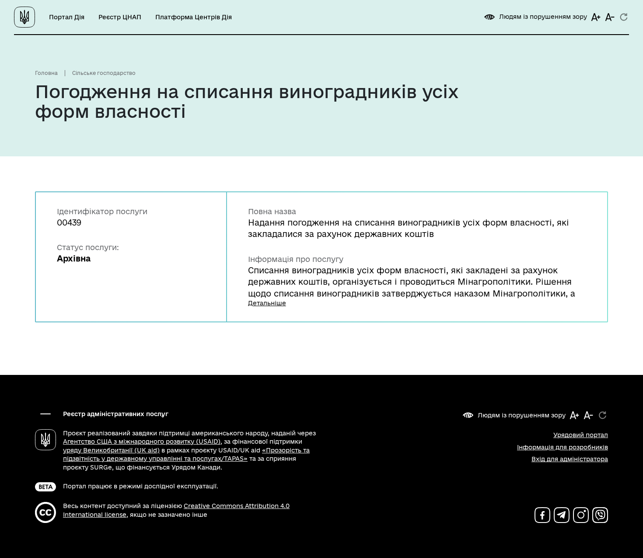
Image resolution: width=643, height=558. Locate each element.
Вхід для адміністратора (569, 459)
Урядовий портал (580, 434)
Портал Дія (66, 17)
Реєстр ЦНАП (119, 17)
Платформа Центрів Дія (193, 17)
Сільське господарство (104, 73)
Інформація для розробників (562, 447)
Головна (46, 73)
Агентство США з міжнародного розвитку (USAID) (141, 441)
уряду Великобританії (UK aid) (111, 450)
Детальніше (267, 303)
